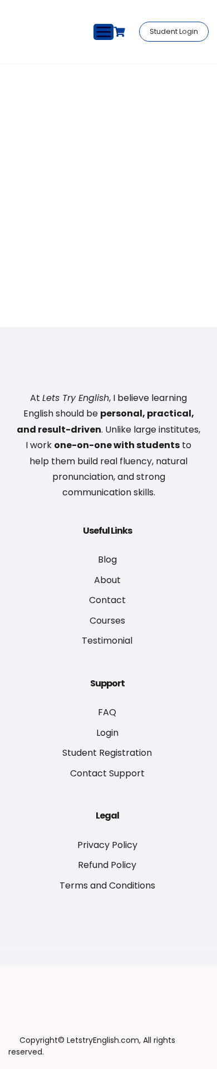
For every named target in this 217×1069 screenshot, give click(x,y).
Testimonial (107, 640)
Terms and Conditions (107, 885)
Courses (107, 620)
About (107, 580)
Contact (107, 600)
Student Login (174, 31)
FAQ (107, 712)
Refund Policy (107, 865)
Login (107, 732)
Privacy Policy (107, 845)
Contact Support (107, 773)
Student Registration (107, 752)
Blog (107, 559)
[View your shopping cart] (121, 32)
